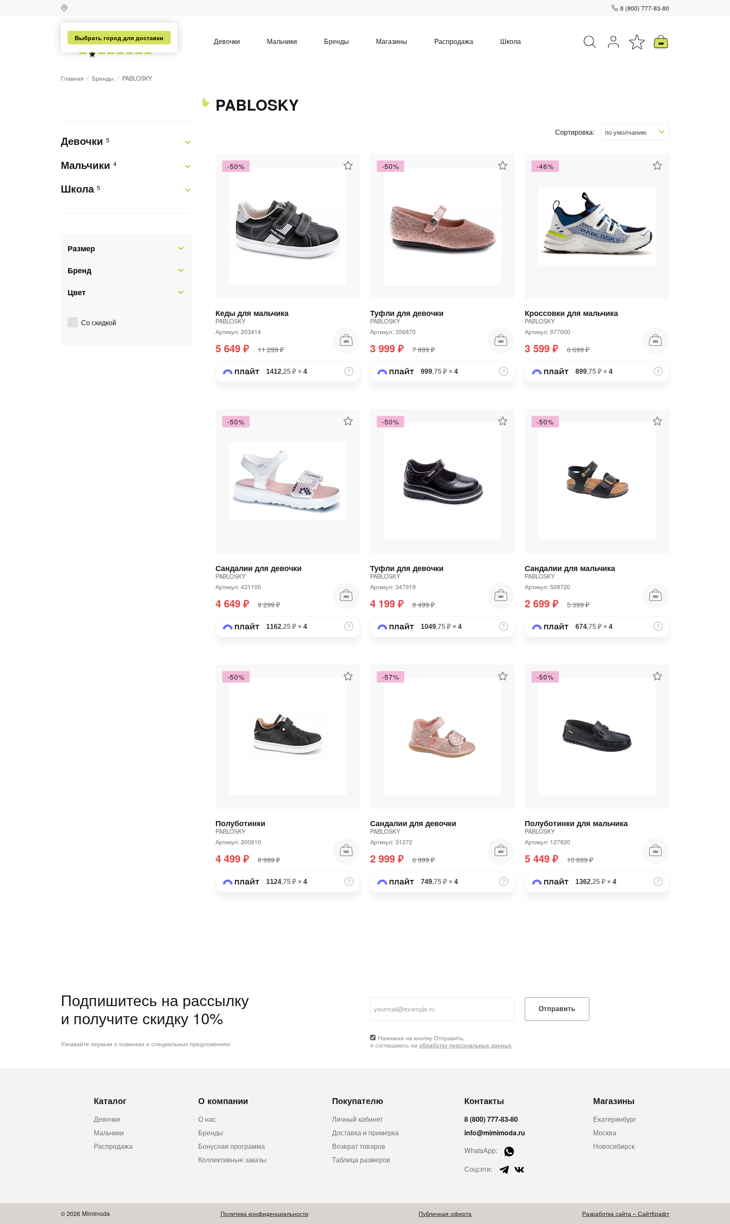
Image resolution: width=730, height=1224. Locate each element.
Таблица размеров (361, 1159)
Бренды (336, 41)
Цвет (77, 292)
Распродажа (453, 41)
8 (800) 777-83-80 (644, 8)
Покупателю (357, 1100)
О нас (207, 1119)
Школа (510, 41)
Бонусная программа (231, 1146)
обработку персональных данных (465, 1045)
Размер (81, 248)
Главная (72, 78)
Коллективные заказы (232, 1159)
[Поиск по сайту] (589, 41)
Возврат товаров (358, 1146)
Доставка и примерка (365, 1132)
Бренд (79, 270)
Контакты (484, 1100)
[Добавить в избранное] (348, 165)
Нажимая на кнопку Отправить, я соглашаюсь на (441, 1041)
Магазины (391, 41)
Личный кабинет (357, 1119)
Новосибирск (614, 1146)
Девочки (227, 41)
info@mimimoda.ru (494, 1132)
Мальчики (282, 41)
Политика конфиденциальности (264, 1213)
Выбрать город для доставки (119, 37)
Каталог (110, 1100)
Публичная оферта (445, 1213)
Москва (604, 1132)
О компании (223, 1100)
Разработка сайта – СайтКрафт (625, 1213)
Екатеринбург (614, 1119)
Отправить (557, 1008)
